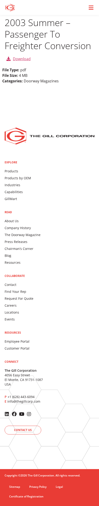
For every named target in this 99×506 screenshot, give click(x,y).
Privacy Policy (38, 487)
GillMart (11, 199)
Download (22, 58)
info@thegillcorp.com (23, 401)
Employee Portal (17, 341)
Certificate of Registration (26, 496)
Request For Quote (19, 298)
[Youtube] (21, 414)
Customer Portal (17, 348)
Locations (12, 312)
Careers (11, 305)
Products (11, 171)
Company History (18, 228)
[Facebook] (14, 414)
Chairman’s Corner (19, 248)
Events (10, 319)
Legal (59, 487)
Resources (12, 262)
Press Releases (16, 242)
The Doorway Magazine (23, 235)
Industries (12, 185)
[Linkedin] (7, 414)
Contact (10, 284)
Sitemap (14, 487)
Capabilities (14, 192)
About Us (12, 221)
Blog (8, 255)
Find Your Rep (15, 291)
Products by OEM (18, 178)
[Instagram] (29, 414)
